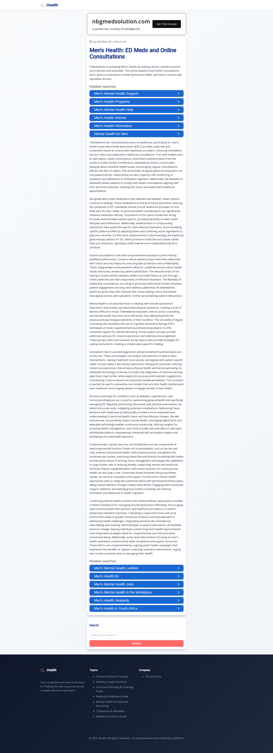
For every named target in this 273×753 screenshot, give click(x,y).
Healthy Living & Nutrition (111, 682)
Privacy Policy (153, 676)
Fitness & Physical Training (112, 676)
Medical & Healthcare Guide (112, 696)
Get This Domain (167, 24)
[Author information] (110, 41)
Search (136, 643)
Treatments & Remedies (110, 711)
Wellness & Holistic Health (111, 716)
